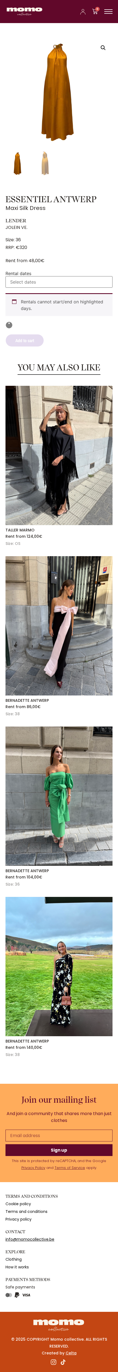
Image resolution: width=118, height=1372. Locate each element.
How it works (17, 1267)
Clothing (13, 1259)
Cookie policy (18, 1204)
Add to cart (24, 340)
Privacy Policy (33, 1167)
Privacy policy (18, 1219)
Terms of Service (70, 1167)
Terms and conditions (26, 1211)
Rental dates (18, 273)
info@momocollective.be (29, 1239)
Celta (71, 1353)
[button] (103, 48)
